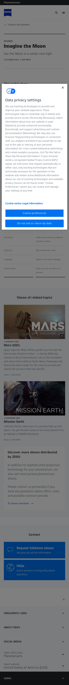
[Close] (62, 87)
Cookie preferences (34, 213)
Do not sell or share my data (34, 223)
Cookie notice (13, 203)
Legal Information (32, 203)
